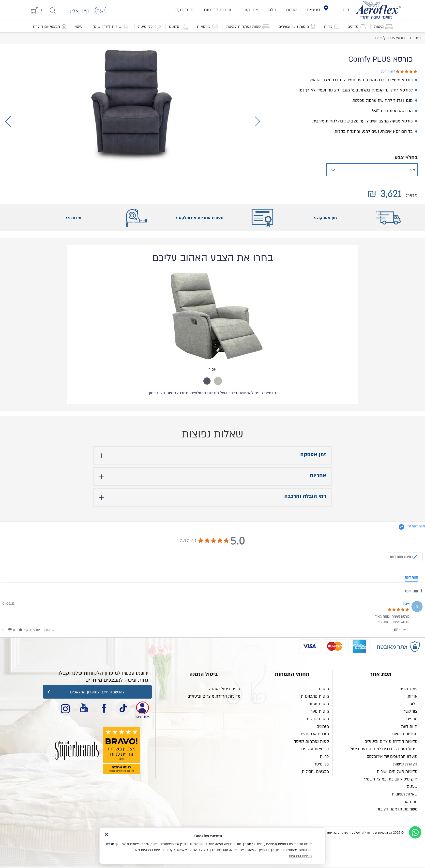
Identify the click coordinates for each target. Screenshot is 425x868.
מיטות (324, 689)
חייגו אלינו (79, 11)
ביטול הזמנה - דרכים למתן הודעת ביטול (383, 749)
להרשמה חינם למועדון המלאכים (97, 692)
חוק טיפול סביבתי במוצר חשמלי (390, 779)
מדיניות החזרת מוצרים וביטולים (390, 741)
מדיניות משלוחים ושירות (397, 771)
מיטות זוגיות (318, 704)
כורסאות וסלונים (315, 749)
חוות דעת (184, 10)
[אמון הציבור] (77, 750)
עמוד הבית (408, 689)
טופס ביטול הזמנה (224, 689)
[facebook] (104, 708)
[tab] (218, 381)
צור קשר (249, 10)
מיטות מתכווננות (315, 696)
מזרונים (323, 726)
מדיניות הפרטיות (300, 856)
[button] (401, 629)
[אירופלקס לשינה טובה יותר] (378, 10)
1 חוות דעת (388, 71)
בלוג (272, 10)
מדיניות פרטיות (404, 734)
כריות (324, 756)
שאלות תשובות (404, 794)
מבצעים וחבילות (315, 771)
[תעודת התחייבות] (142, 708)
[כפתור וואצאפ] (415, 832)
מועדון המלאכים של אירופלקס (392, 756)
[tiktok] (123, 708)
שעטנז (412, 786)
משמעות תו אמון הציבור (397, 809)
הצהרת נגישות (405, 764)
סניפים (313, 10)
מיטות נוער (320, 711)
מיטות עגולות (318, 719)
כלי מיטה (321, 764)
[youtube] (84, 708)
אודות (291, 10)
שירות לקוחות (217, 10)
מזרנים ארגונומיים (314, 734)
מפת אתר (409, 802)
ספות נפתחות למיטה (311, 741)
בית (345, 10)
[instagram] (65, 708)
